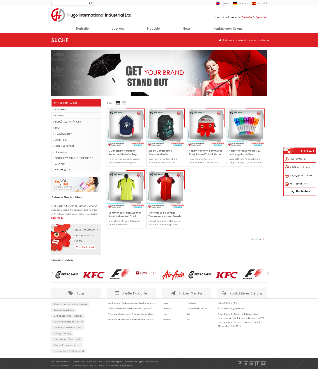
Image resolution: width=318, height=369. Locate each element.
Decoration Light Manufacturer (141, 361)
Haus (165, 302)
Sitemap (167, 319)
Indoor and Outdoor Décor (87, 361)
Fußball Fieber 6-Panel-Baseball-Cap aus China (131, 308)
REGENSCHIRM (63, 133)
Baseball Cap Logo (64, 309)
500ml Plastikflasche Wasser (68, 321)
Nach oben (303, 191)
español (262, 3)
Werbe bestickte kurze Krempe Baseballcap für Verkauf (131, 314)
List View (123, 103)
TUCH (58, 127)
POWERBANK (62, 170)
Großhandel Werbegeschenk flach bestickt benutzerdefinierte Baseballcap (131, 302)
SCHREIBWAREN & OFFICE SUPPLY (74, 158)
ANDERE (60, 164)
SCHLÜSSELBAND (64, 145)
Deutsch (243, 3)
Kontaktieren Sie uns (227, 28)
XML (189, 319)
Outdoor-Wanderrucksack (68, 327)
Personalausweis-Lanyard (67, 345)
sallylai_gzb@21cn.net (301, 175)
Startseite (82, 28)
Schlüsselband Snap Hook (67, 339)
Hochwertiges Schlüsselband (69, 351)
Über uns (118, 28)
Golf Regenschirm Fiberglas (68, 315)
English (225, 3)
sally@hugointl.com (234, 308)
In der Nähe (307, 151)
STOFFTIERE (61, 139)
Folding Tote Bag (62, 333)
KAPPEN (59, 115)
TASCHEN (60, 109)
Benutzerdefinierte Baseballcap (70, 304)
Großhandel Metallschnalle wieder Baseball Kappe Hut (131, 319)
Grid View (117, 103)
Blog (189, 314)
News (186, 28)
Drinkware (61, 151)
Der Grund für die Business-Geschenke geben (76, 205)
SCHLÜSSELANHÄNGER (68, 121)
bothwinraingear (113, 361)
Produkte (153, 28)
